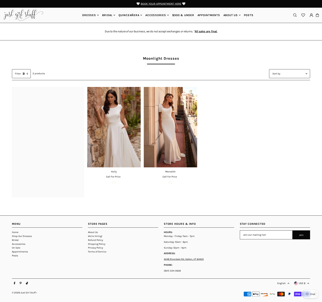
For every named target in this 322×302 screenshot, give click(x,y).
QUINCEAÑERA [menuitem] (129, 15)
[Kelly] (114, 127)
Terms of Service (97, 251)
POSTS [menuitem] (248, 15)
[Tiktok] (27, 283)
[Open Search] (295, 15)
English (281, 283)
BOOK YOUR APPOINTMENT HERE (161, 3)
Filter (18, 73)
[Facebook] (14, 283)
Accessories (18, 244)
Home (15, 232)
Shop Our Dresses (22, 236)
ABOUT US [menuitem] (230, 15)
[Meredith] (170, 127)
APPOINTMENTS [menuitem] (209, 15)
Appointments (20, 251)
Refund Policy (95, 240)
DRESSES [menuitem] (89, 15)
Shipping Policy (96, 244)
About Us (93, 232)
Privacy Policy (95, 247)
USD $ (302, 283)
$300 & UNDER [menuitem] (183, 15)
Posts (15, 255)
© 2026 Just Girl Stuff (24, 292)
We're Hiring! (95, 236)
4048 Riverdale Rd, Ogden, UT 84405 (184, 259)
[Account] (311, 15)
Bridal (15, 240)
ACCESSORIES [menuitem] (155, 15)
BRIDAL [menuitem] (107, 15)
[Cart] (317, 15)
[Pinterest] (21, 283)
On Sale (16, 247)
